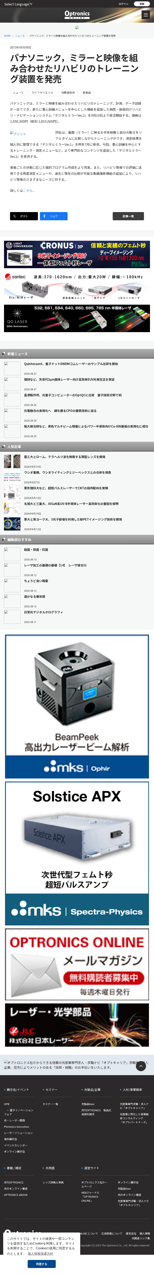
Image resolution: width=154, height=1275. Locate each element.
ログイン (123, 3)
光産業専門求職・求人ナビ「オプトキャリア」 (134, 1106)
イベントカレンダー (15, 1145)
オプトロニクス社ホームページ (94, 1184)
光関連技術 (68, 92)
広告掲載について (111, 1233)
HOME (7, 35)
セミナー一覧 (50, 1104)
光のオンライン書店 (15, 1188)
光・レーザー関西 (14, 1120)
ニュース (20, 35)
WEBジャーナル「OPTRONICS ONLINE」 (90, 1196)
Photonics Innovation (16, 1126)
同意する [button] (41, 1264)
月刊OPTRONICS (13, 1182)
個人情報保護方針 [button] (40, 1253)
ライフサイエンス (42, 92)
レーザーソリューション (18, 1133)
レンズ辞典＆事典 (53, 1182)
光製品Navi (87, 1104)
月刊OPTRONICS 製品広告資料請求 (96, 1112)
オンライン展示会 (14, 1151)
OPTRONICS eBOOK (16, 1195)
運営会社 (131, 1233)
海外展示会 (10, 1139)
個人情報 (145, 1233)
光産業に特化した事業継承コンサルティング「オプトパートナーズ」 (134, 1118)
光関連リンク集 (141, 1238)
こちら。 (29, 190)
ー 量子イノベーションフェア (18, 1112)
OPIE (7, 1104)
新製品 (87, 92)
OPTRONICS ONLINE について (80, 1233)
